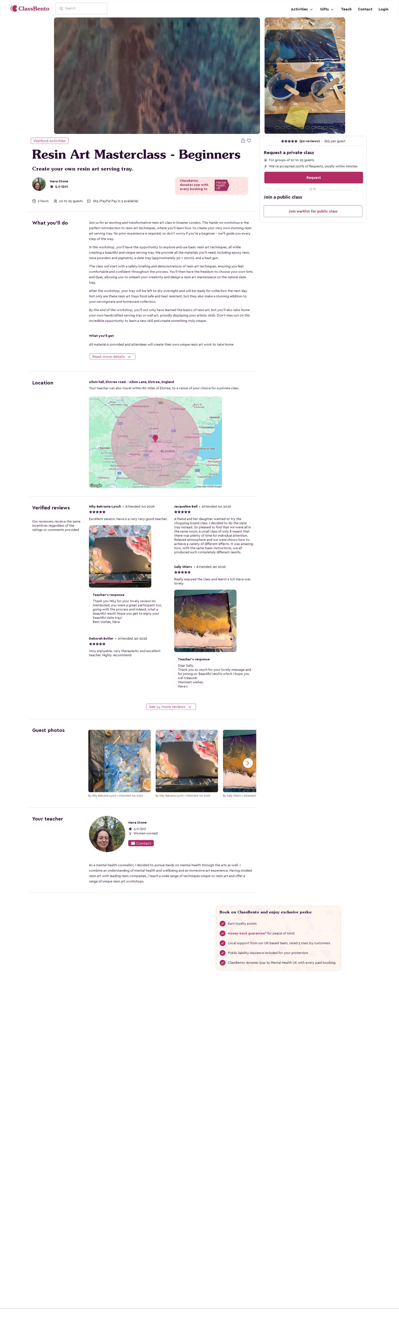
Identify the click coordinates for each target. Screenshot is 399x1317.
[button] (271, 75)
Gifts (325, 9)
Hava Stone (59, 181)
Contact (365, 9)
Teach (346, 9)
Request (314, 177)
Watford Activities (49, 141)
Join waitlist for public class (313, 211)
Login (383, 9)
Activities (300, 9)
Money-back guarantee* (247, 933)
